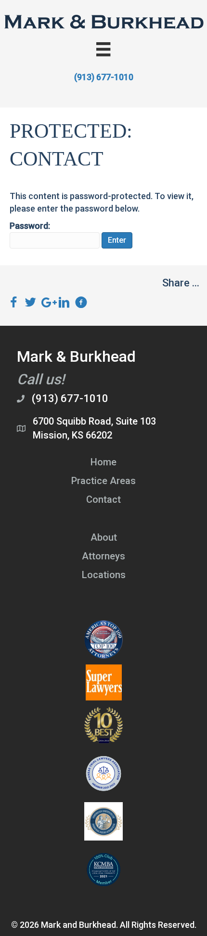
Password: (30, 226)
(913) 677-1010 (103, 77)
